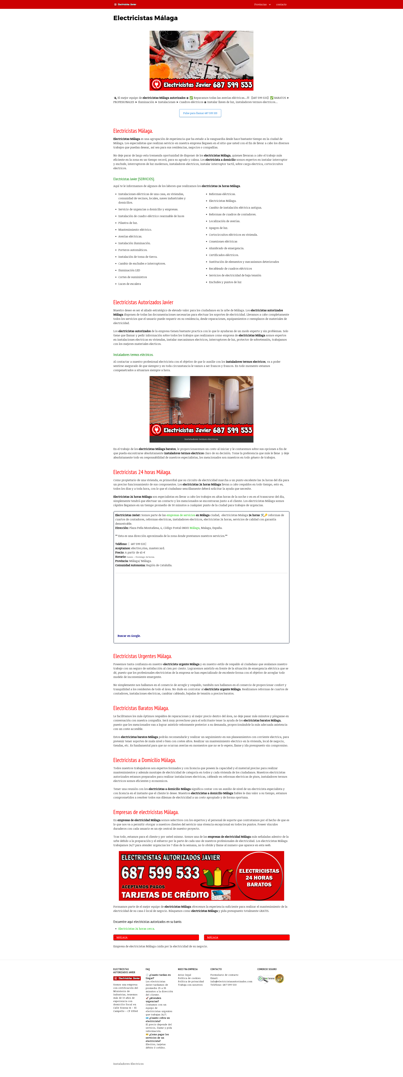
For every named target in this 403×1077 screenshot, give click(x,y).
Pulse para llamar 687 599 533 (200, 113)
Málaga (194, 528)
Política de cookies (189, 978)
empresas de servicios (181, 515)
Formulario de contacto (224, 974)
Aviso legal (184, 974)
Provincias (260, 4)
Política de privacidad (191, 981)
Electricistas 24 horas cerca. (136, 928)
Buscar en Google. (128, 636)
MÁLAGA (122, 937)
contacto (281, 4)
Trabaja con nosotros (190, 984)
